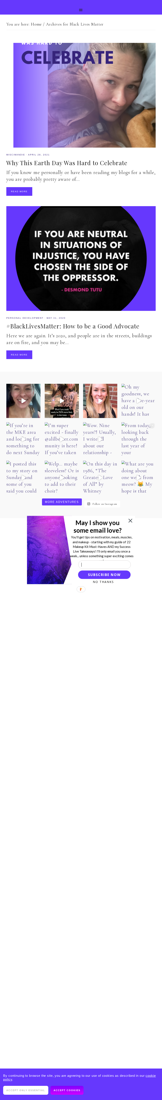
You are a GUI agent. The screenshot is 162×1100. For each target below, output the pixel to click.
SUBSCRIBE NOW (104, 574)
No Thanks (103, 582)
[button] (98, 526)
